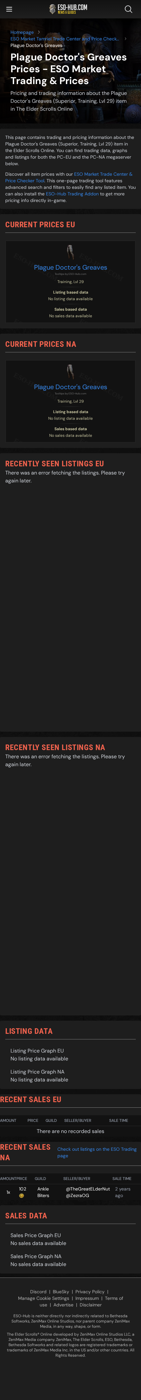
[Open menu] (9, 9)
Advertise (63, 1305)
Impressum (87, 1298)
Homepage (22, 32)
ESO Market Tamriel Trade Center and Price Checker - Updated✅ (65, 39)
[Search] (130, 9)
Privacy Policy (90, 1292)
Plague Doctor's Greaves (70, 267)
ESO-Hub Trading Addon (72, 194)
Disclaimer (91, 1305)
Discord (38, 1292)
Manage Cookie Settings (43, 1298)
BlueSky (61, 1292)
